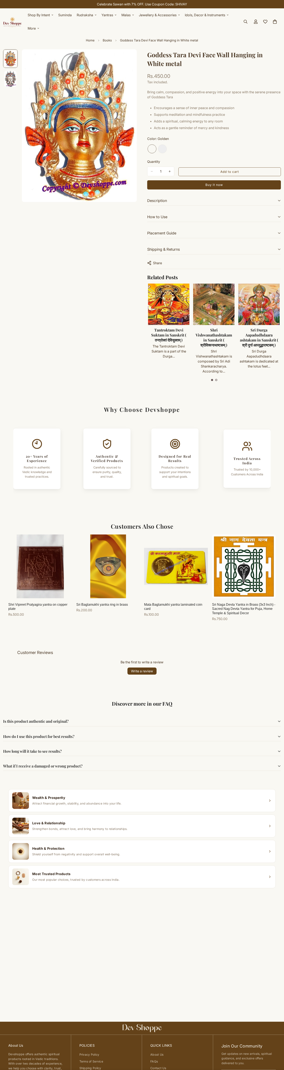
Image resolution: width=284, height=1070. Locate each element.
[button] (212, 380)
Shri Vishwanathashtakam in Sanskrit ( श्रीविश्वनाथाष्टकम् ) (214, 338)
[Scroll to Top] (276, 1047)
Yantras (107, 15)
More (32, 28)
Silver (162, 149)
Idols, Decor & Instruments (205, 15)
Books (107, 40)
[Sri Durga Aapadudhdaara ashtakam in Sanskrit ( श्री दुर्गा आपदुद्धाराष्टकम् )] (259, 304)
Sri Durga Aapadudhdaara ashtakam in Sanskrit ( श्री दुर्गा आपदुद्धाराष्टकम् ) (259, 338)
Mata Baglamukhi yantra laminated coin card (173, 607)
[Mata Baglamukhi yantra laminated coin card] (176, 566)
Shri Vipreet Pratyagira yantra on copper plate (37, 607)
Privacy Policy (89, 1054)
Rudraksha (85, 15)
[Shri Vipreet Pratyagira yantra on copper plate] (40, 566)
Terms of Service (91, 1061)
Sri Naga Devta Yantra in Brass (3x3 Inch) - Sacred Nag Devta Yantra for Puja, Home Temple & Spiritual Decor (243, 609)
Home (90, 40)
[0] (275, 21)
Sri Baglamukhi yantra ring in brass (102, 604)
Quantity (153, 161)
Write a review (142, 671)
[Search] (245, 21)
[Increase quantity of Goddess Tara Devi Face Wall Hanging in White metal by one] (169, 171)
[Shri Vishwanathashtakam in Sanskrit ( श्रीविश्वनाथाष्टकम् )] (214, 304)
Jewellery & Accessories (158, 15)
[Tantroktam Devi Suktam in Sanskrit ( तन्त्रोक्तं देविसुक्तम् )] (168, 304)
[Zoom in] (128, 58)
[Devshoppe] (12, 21)
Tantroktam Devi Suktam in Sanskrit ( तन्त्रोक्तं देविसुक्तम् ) (168, 335)
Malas (126, 15)
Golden (152, 149)
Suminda (65, 15)
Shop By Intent (39, 15)
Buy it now (214, 185)
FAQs (154, 1061)
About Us (156, 1054)
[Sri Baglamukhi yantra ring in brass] (108, 566)
